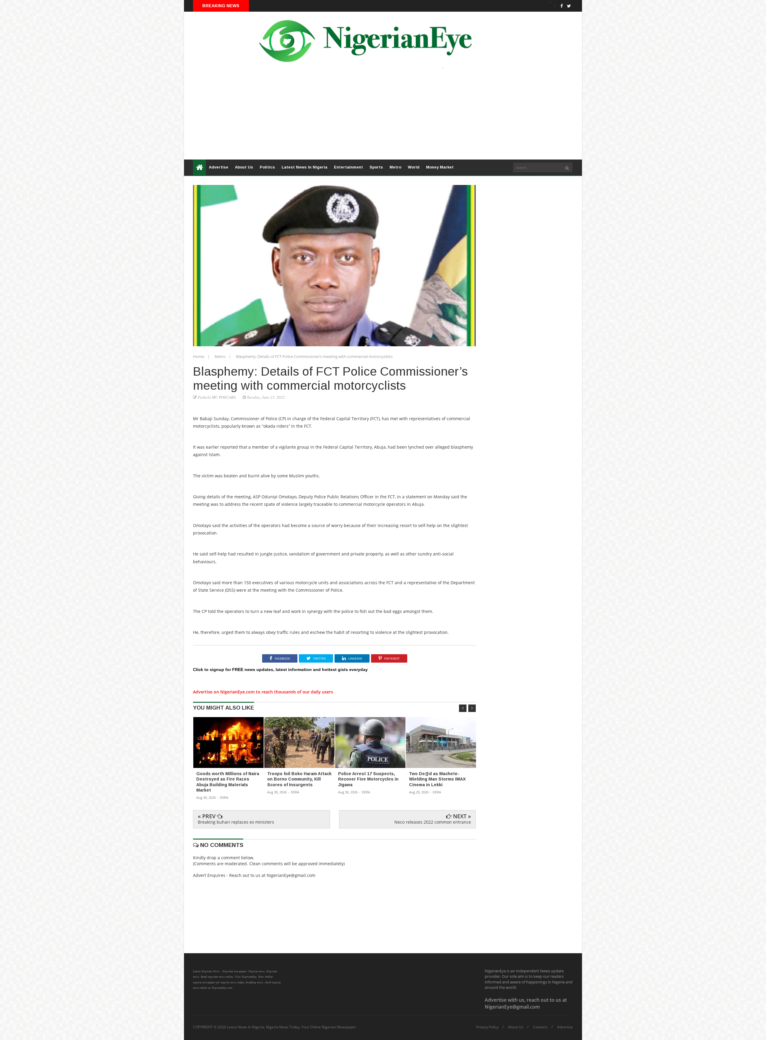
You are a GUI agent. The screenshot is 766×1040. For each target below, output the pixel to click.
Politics (267, 167)
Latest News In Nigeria (304, 167)
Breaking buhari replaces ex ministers (236, 822)
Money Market (440, 167)
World (414, 167)
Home (199, 356)
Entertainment (348, 167)
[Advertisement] (363, 118)
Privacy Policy (487, 1027)
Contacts (540, 1027)
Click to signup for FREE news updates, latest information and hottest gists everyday (280, 669)
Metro (395, 167)
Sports (376, 167)
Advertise (218, 167)
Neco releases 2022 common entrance (432, 822)
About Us (244, 167)
